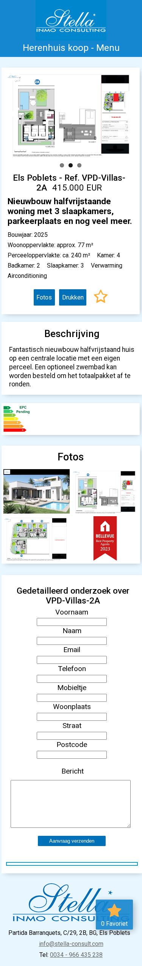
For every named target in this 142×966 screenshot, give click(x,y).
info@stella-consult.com (71, 943)
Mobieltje (71, 687)
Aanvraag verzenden (71, 841)
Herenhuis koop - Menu (71, 47)
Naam (71, 630)
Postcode (71, 744)
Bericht (72, 771)
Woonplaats (72, 706)
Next (123, 113)
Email (71, 649)
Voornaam (71, 612)
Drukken (73, 297)
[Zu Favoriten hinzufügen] (101, 297)
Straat (71, 725)
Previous (17, 113)
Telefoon (72, 668)
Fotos (44, 297)
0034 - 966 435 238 (76, 954)
